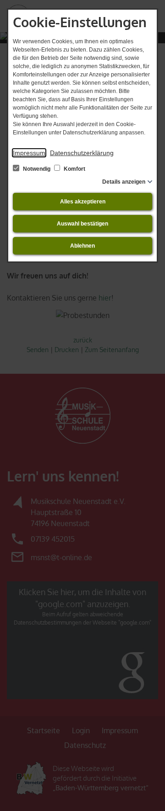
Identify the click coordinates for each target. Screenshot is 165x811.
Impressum (29, 152)
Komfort (73, 169)
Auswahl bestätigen (82, 223)
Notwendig (37, 169)
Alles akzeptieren (82, 201)
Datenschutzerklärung (82, 152)
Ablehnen (82, 246)
